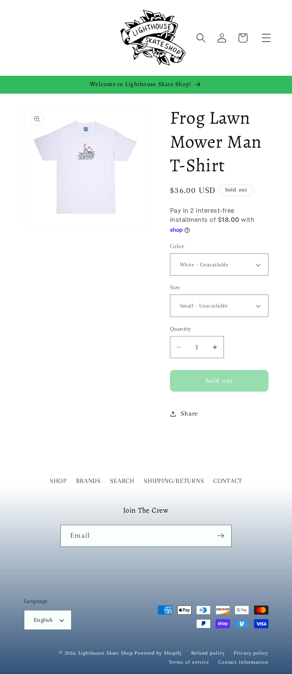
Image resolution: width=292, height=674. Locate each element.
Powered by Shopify (158, 653)
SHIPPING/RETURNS (174, 480)
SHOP (58, 480)
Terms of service (189, 662)
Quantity (181, 328)
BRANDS (88, 480)
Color (177, 246)
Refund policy (208, 653)
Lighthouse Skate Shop (105, 653)
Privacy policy (251, 653)
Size (175, 287)
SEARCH (122, 480)
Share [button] (189, 413)
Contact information (243, 662)
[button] (266, 37)
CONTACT (227, 480)
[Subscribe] (220, 536)
